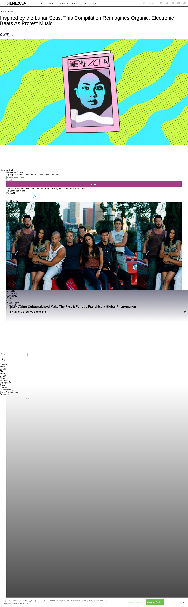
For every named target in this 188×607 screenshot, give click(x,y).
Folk (11, 170)
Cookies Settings (136, 602)
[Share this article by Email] (22, 153)
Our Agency (5, 383)
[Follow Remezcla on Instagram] (173, 3)
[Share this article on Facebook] (9, 153)
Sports (3, 369)
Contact (3, 385)
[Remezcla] (17, 3)
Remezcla (3, 11)
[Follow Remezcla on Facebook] (161, 3)
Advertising (5, 380)
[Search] (144, 3)
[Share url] (3, 166)
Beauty (3, 376)
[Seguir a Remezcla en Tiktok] (184, 3)
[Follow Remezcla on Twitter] (16, 195)
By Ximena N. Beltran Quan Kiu (28, 312)
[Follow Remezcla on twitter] (167, 3)
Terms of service (79, 188)
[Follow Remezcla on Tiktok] (34, 195)
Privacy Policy (58, 188)
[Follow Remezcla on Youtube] (28, 195)
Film (2, 371)
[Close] (183, 602)
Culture (3, 364)
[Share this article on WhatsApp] (3, 153)
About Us (4, 378)
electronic (4, 170)
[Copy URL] (6, 160)
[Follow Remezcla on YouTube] (178, 3)
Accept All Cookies (155, 602)
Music (11, 11)
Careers (3, 387)
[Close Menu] (3, 350)
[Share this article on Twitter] (16, 153)
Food (2, 373)
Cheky (6, 34)
